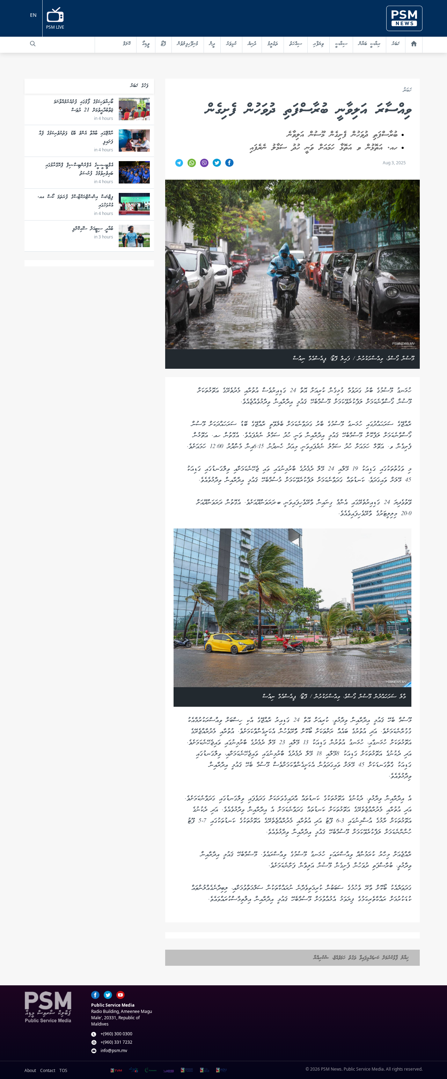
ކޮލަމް (127, 44)
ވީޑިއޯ (145, 44)
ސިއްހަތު (296, 44)
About (30, 1070)
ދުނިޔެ (252, 44)
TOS (63, 1070)
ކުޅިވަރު (231, 44)
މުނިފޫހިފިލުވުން (187, 44)
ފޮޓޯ (163, 44)
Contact (47, 1070)
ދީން (212, 44)
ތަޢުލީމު (273, 44)
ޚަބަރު (396, 44)
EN (33, 15)
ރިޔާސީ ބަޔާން (369, 44)
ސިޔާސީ (341, 44)
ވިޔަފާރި (318, 44)
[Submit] (32, 44)
